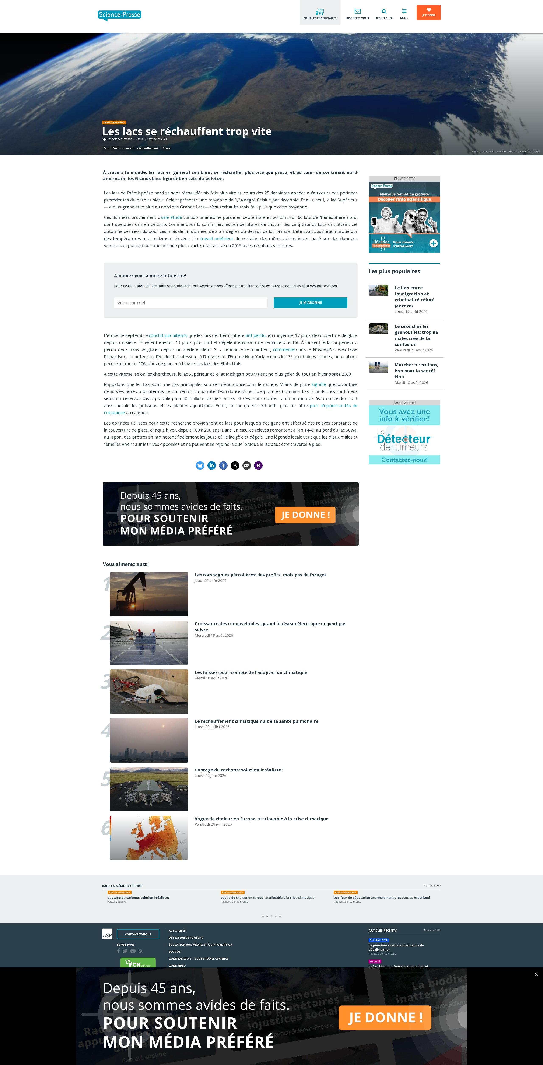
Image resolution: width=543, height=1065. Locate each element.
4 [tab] (276, 916)
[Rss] (141, 951)
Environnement (114, 122)
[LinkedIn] (211, 465)
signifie (319, 384)
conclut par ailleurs (168, 335)
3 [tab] (271, 916)
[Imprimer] (258, 465)
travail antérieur (217, 238)
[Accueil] (123, 16)
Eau (106, 148)
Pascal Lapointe (111, 901)
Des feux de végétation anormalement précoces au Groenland (376, 898)
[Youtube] (133, 951)
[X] (235, 465)
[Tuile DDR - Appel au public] (404, 434)
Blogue (174, 951)
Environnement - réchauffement (135, 148)
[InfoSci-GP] (404, 216)
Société (375, 961)
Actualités (177, 930)
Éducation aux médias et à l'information (201, 944)
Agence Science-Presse (117, 139)
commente (284, 349)
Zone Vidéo (177, 965)
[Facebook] (223, 465)
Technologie (379, 940)
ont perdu (255, 335)
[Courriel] (246, 465)
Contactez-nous (138, 934)
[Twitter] (126, 951)
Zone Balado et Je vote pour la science (198, 958)
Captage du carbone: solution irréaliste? (133, 898)
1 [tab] (263, 916)
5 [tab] (280, 916)
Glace (166, 148)
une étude (171, 217)
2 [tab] (267, 916)
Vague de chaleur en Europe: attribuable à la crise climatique (262, 898)
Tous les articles (432, 885)
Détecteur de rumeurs (186, 937)
